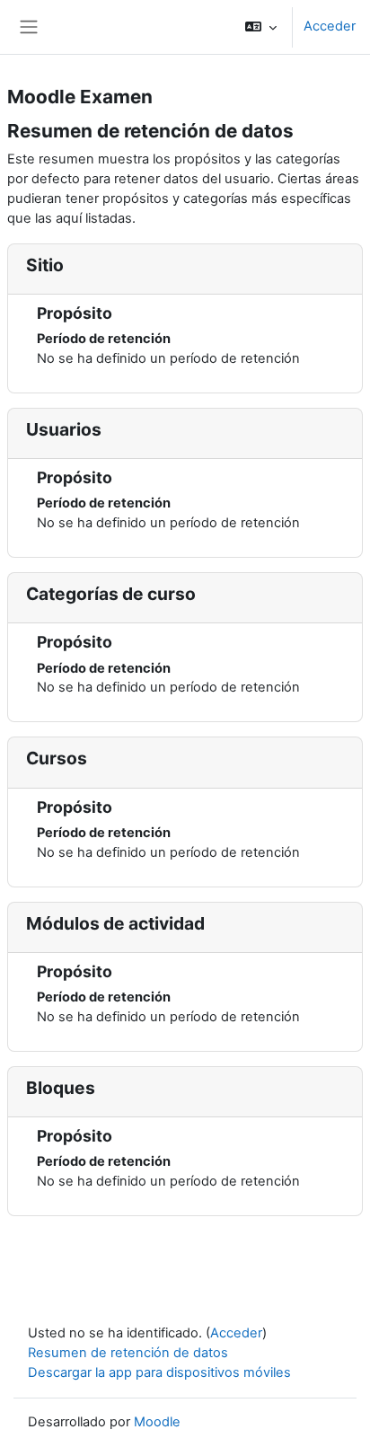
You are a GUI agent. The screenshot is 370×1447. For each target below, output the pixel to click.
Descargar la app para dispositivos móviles (159, 1372)
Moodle (157, 1422)
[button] (260, 27)
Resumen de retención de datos (128, 1353)
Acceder (330, 26)
